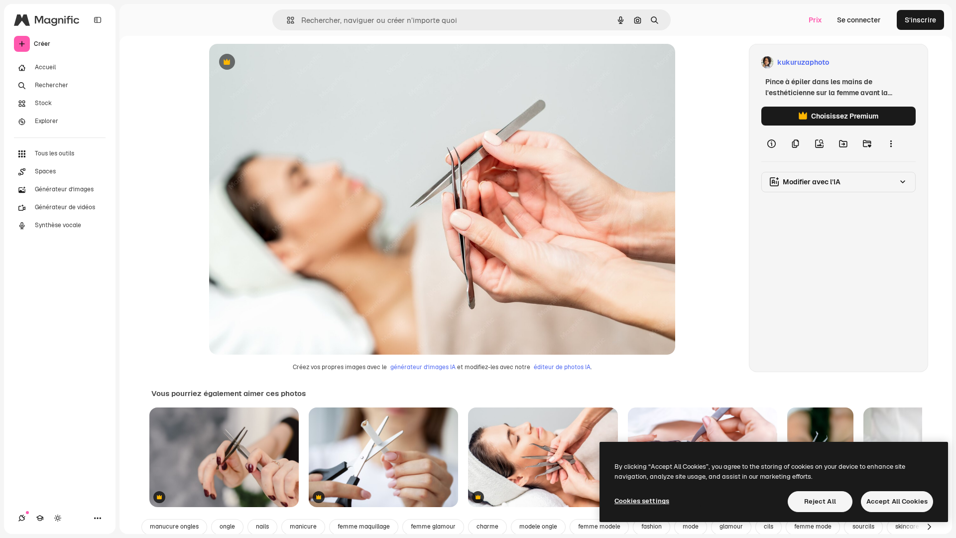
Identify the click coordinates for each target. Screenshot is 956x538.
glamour (731, 527)
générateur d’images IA (423, 367)
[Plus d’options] (891, 143)
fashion (651, 527)
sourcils (863, 527)
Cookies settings (641, 501)
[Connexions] (22, 518)
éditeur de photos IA (562, 367)
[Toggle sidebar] (98, 20)
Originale (275, 62)
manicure (303, 527)
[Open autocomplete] (286, 20)
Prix (815, 19)
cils (768, 527)
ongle (227, 527)
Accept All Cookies (897, 501)
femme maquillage (364, 527)
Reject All (820, 501)
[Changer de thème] (58, 518)
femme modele (599, 527)
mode (691, 527)
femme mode (813, 527)
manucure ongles (174, 527)
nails (262, 527)
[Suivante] (929, 527)
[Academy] (40, 518)
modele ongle (538, 527)
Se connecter (859, 19)
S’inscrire (920, 19)
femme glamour (433, 527)
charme (487, 527)
